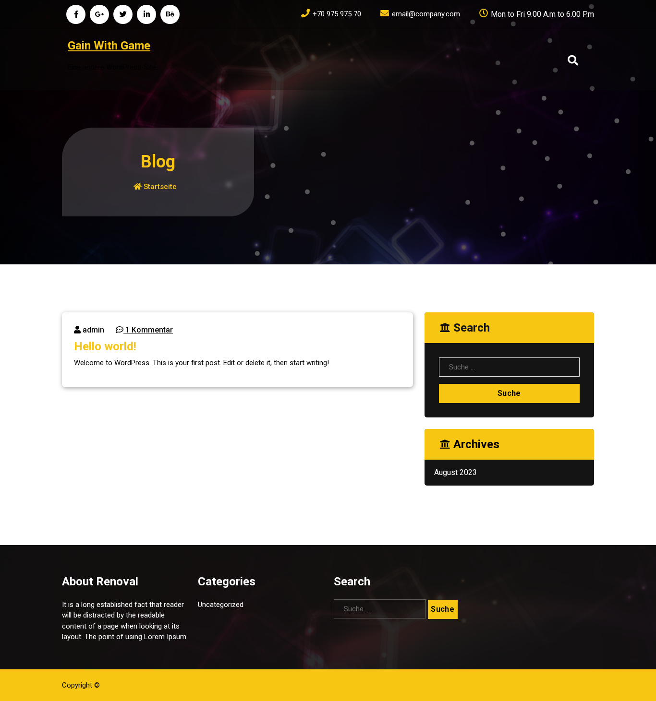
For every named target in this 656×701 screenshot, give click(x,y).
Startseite (159, 186)
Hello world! (105, 346)
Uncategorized (220, 604)
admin (92, 329)
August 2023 (455, 472)
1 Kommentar (148, 329)
